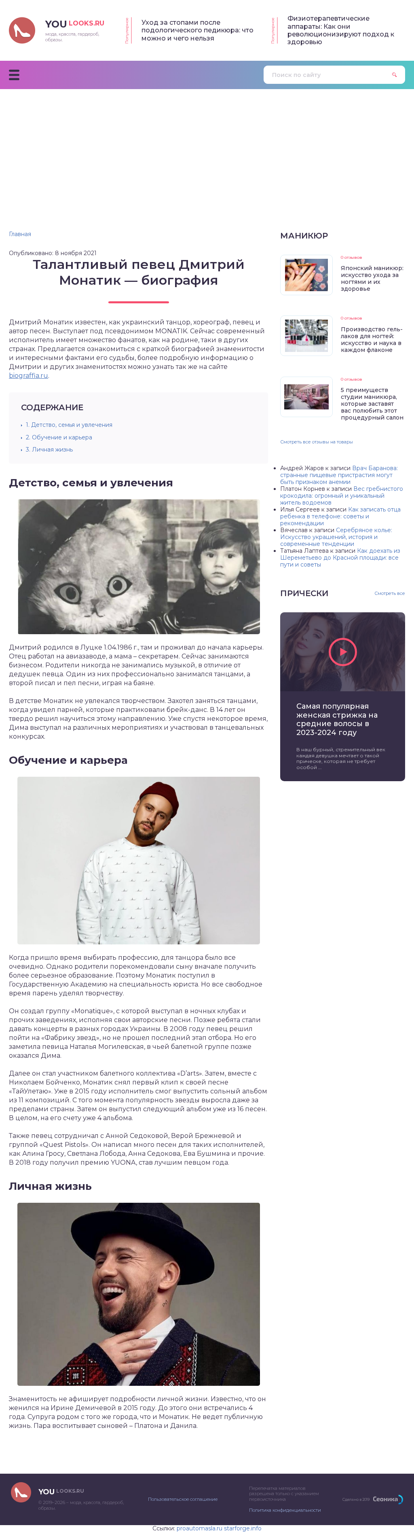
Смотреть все (389, 593)
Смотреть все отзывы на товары (316, 442)
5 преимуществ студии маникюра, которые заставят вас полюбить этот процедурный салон (372, 403)
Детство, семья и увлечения (69, 424)
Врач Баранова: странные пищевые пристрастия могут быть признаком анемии (339, 475)
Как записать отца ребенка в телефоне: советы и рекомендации (340, 516)
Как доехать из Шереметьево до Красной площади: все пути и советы (340, 557)
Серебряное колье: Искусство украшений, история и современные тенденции (336, 537)
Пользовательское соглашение (183, 1499)
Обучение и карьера (59, 437)
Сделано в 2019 (356, 1499)
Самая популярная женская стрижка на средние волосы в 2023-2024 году (337, 719)
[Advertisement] (207, 150)
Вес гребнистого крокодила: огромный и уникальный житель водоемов (341, 495)
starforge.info (243, 1528)
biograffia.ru (28, 375)
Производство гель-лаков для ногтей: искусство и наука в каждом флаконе (372, 340)
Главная (20, 234)
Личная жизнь (49, 449)
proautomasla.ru (199, 1528)
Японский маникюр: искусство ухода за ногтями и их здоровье (372, 278)
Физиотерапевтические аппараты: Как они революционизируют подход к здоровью (340, 30)
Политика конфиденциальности (285, 1510)
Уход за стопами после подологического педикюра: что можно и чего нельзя (197, 30)
